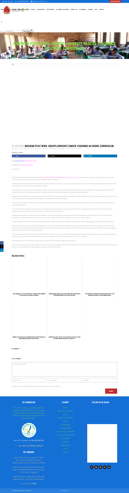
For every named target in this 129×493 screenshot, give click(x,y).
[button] (2, 22)
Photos (65, 421)
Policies (65, 452)
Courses (65, 442)
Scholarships (65, 425)
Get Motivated (65, 428)
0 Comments (70, 149)
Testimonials (65, 438)
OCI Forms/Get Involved (65, 432)
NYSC (65, 449)
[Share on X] (2, 246)
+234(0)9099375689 (22, 1)
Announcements (29, 149)
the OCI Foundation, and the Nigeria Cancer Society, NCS (59, 177)
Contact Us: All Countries (65, 435)
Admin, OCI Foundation (58, 149)
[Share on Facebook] (2, 243)
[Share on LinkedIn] (2, 250)
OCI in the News (43, 149)
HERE (34, 484)
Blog (36, 149)
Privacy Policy (65, 445)
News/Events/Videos (65, 418)
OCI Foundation (26, 490)
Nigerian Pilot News (31, 161)
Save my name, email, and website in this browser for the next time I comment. (37, 386)
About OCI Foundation (65, 411)
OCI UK (65, 414)
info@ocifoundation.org (40, 1)
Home (65, 408)
